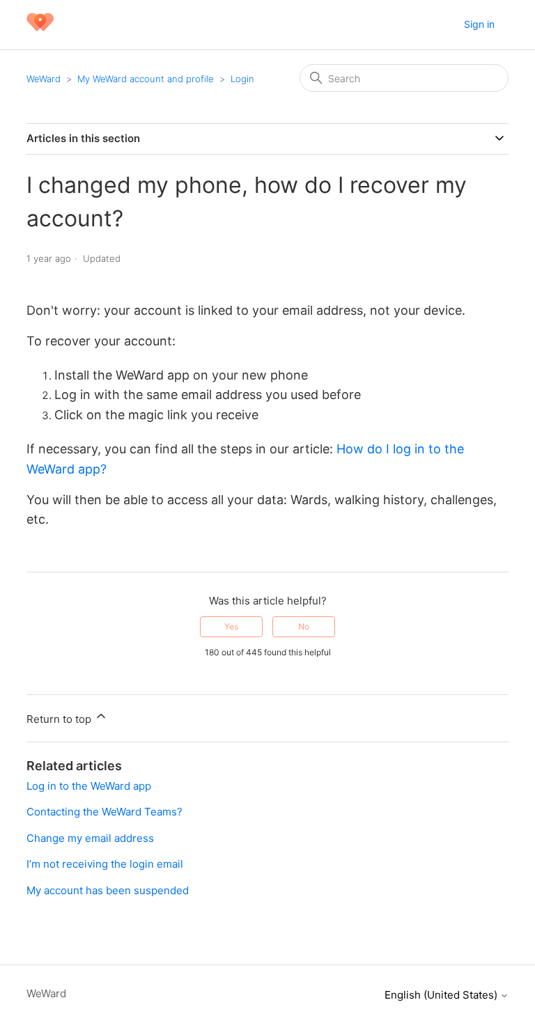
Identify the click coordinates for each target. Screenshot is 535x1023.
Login (242, 78)
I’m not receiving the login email (104, 863)
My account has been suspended (107, 890)
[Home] (39, 31)
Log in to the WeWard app (88, 785)
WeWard (43, 78)
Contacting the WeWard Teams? (104, 811)
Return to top (60, 719)
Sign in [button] (479, 24)
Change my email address (90, 838)
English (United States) (442, 995)
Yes (231, 626)
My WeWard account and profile (145, 78)
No (303, 626)
